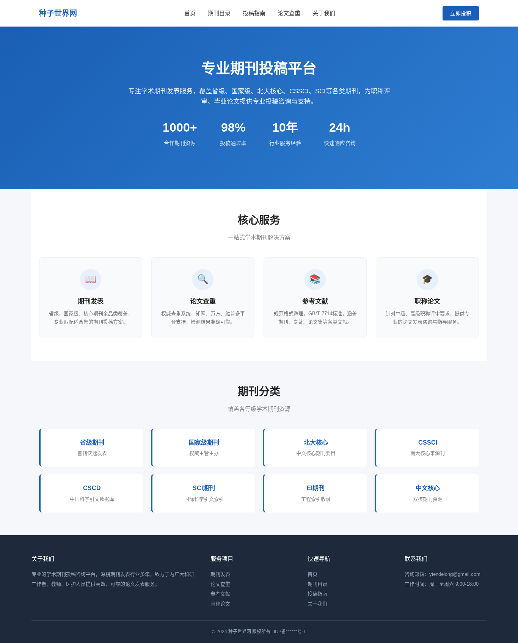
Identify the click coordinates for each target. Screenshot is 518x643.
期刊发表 (220, 574)
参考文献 (220, 594)
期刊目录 (219, 13)
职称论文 (220, 604)
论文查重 (289, 13)
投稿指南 (254, 13)
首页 (190, 13)
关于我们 (323, 13)
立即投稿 (460, 13)
